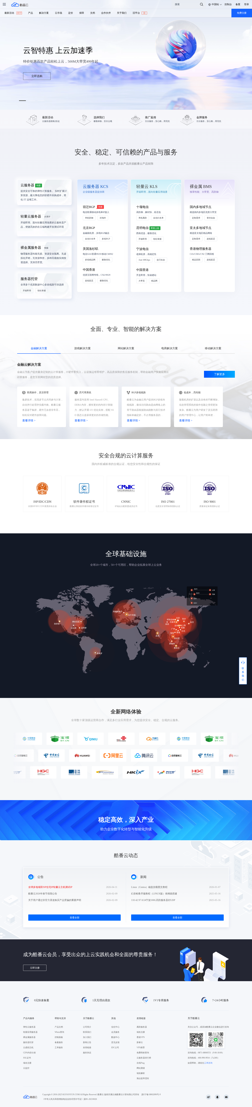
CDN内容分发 (29, 1052)
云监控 (26, 1068)
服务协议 (87, 1052)
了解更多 (219, 374)
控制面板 (59, 1037)
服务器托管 (28, 1042)
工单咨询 (208, 1063)
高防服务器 (142, 1027)
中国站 (215, 4)
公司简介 (87, 1027)
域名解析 (141, 1073)
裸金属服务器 (29, 1037)
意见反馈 (115, 1042)
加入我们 (87, 1037)
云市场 (58, 13)
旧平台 (139, 13)
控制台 (228, 4)
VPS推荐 (141, 1047)
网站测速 (141, 1068)
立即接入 (36, 76)
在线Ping (141, 1063)
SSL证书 (27, 1058)
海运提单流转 (143, 1078)
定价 (70, 13)
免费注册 (242, 13)
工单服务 (59, 1047)
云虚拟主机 (28, 1047)
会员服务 (115, 1032)
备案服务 (59, 1042)
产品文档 (59, 1027)
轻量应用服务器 (30, 1032)
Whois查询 (59, 1032)
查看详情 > (28, 420)
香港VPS (141, 1037)
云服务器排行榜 (144, 1058)
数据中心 (115, 1037)
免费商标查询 (143, 1052)
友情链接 (87, 1047)
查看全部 (74, 917)
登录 (246, 4)
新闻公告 (87, 1042)
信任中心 (115, 1027)
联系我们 (87, 1032)
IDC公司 (115, 1047)
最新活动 (12, 13)
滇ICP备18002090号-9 (151, 1094)
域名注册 (27, 1063)
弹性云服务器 (29, 1027)
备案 (238, 4)
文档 (92, 13)
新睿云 (140, 1042)
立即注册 (35, 968)
